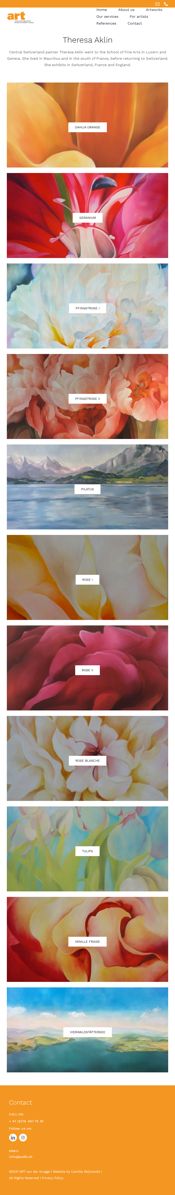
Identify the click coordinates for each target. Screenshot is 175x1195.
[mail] (157, 4)
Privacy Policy (52, 1178)
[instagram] (23, 1137)
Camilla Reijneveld (86, 1171)
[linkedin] (13, 1137)
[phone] (166, 4)
